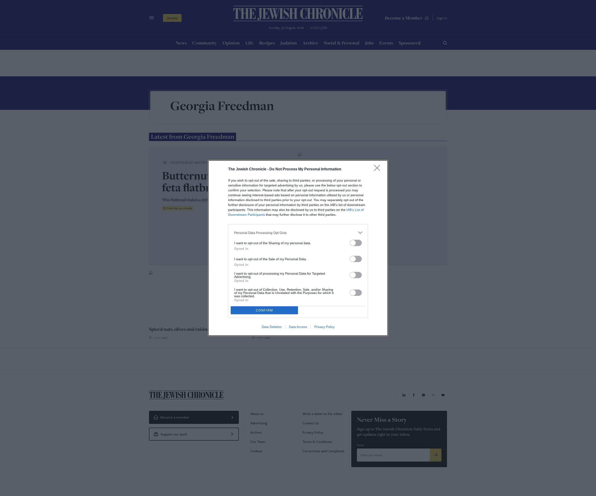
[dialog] (298, 248)
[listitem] (298, 232)
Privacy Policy (324, 327)
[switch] (356, 243)
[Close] (378, 169)
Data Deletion (272, 327)
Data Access (298, 327)
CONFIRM (264, 310)
